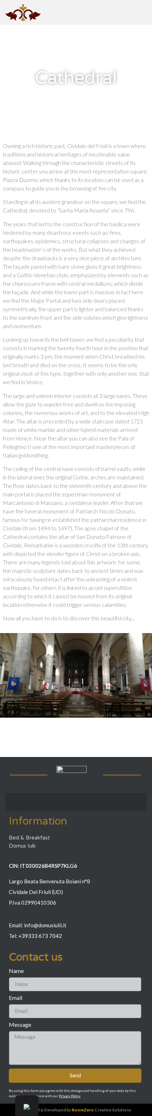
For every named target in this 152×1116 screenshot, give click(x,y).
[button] (7, 676)
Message (20, 1025)
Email (15, 998)
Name (16, 971)
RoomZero (83, 1109)
